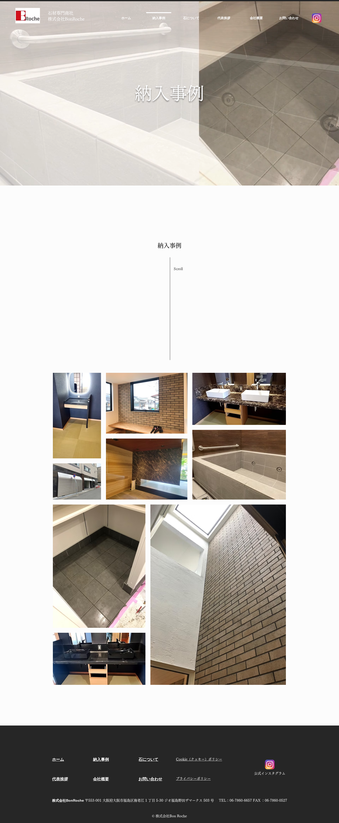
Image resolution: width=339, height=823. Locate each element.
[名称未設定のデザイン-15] (317, 18)
